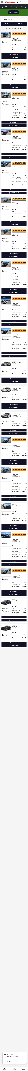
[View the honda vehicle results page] (11, 6)
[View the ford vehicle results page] (6, 6)
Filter (22, 24)
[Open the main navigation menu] (2, 2)
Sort (8, 24)
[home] (10, 2)
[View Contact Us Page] (17, 2)
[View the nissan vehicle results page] (16, 6)
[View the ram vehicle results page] (22, 7)
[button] (2, 6)
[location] (20, 2)
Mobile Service (13, 12)
